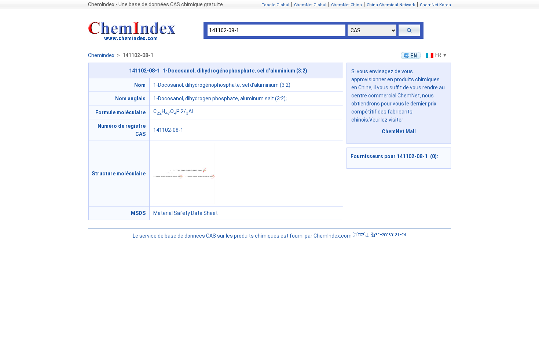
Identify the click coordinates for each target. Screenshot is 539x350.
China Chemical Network (391, 5)
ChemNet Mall (399, 131)
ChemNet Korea (435, 5)
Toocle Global (275, 5)
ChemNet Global (310, 5)
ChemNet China (346, 5)
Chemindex (101, 55)
